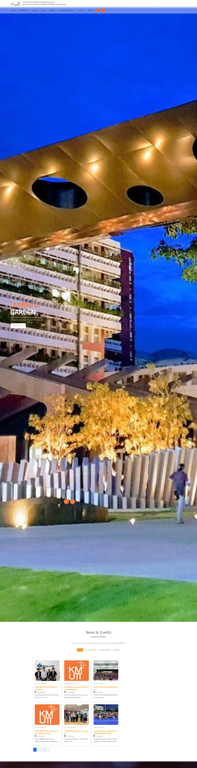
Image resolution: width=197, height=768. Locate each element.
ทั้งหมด (80, 650)
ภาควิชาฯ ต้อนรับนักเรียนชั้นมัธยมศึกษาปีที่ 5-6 (105, 688)
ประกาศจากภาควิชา (91, 650)
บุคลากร (35, 10)
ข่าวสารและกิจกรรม (105, 650)
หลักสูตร (52, 10)
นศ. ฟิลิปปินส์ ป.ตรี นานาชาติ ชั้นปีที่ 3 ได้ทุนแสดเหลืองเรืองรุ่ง (76, 688)
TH (98, 10)
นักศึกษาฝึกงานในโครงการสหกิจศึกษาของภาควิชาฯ (46, 688)
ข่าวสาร (43, 10)
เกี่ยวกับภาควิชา (24, 10)
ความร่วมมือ (81, 10)
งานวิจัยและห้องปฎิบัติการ (66, 10)
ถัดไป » (45, 749)
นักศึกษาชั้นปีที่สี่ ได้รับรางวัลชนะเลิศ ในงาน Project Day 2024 (46, 732)
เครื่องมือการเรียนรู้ (40, 327)
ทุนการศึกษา (116, 650)
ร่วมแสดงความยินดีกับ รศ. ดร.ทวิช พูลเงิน (76, 732)
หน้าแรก (13, 10)
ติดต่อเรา (91, 10)
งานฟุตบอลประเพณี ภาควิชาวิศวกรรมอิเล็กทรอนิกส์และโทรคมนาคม (105, 732)
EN (104, 10)
